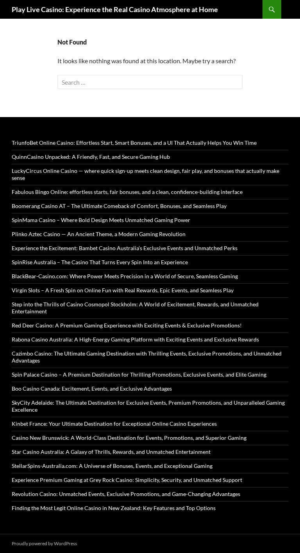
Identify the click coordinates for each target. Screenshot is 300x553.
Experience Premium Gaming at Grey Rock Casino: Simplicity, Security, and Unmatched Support (127, 480)
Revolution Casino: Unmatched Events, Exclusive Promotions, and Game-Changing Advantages (126, 494)
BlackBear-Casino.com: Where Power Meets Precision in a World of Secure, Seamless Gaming (125, 276)
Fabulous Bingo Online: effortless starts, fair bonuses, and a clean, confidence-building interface (127, 191)
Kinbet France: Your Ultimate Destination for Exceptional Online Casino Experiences (114, 423)
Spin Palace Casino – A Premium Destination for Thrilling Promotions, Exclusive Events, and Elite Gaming (139, 374)
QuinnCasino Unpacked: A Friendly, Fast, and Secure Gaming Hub (91, 156)
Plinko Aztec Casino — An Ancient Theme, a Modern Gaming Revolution (99, 234)
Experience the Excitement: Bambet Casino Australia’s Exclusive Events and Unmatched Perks (125, 248)
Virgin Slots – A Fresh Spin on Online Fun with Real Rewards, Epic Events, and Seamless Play (123, 290)
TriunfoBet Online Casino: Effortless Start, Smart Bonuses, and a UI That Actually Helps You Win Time (134, 142)
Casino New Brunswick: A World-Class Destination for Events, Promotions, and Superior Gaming (129, 437)
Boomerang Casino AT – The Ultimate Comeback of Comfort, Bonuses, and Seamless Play (119, 206)
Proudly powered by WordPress (44, 543)
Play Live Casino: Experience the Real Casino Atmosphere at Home (115, 9)
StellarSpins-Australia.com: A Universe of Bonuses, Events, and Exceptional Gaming (112, 465)
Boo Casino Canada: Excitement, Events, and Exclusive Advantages (92, 388)
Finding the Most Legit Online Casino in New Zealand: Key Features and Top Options (114, 508)
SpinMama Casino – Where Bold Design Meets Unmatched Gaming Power (101, 220)
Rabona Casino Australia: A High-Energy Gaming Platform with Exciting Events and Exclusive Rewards (135, 339)
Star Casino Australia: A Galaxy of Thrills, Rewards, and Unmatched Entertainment (111, 451)
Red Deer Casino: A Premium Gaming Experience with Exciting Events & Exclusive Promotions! (127, 325)
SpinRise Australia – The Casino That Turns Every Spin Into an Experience (100, 262)
